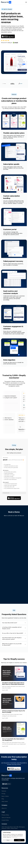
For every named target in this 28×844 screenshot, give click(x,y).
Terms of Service (6, 817)
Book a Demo (5, 796)
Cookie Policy (5, 820)
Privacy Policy (5, 815)
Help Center (5, 801)
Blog (3, 798)
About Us (4, 808)
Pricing (3, 793)
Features (4, 791)
